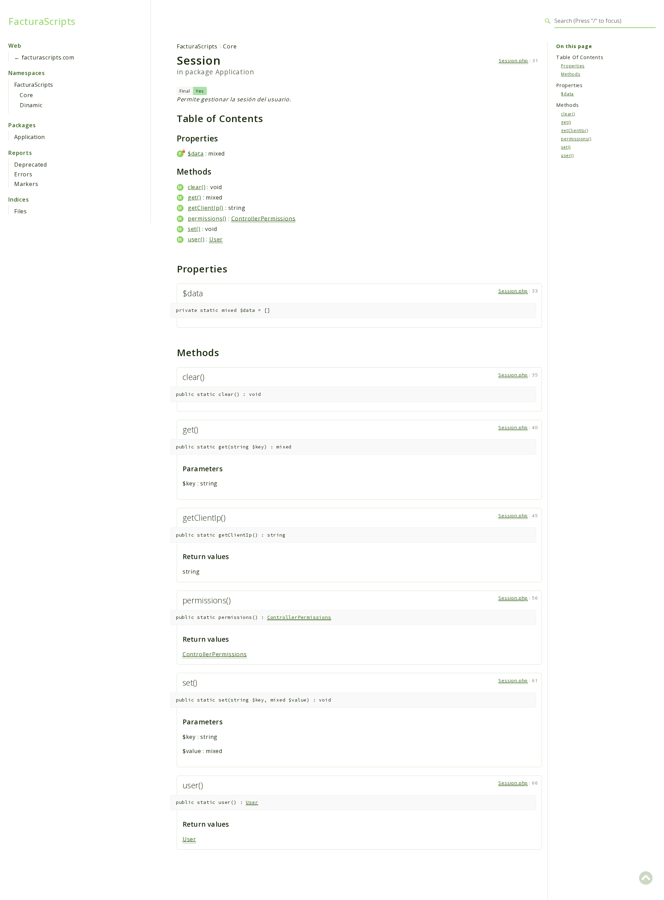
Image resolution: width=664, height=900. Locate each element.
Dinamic (31, 105)
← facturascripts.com (44, 57)
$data (196, 153)
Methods (570, 74)
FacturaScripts (42, 21)
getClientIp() (205, 208)
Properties (572, 65)
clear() (197, 187)
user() (196, 239)
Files (20, 211)
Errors (23, 174)
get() (194, 197)
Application (29, 137)
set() (194, 229)
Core (26, 95)
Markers (26, 184)
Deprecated (30, 164)
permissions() (207, 218)
